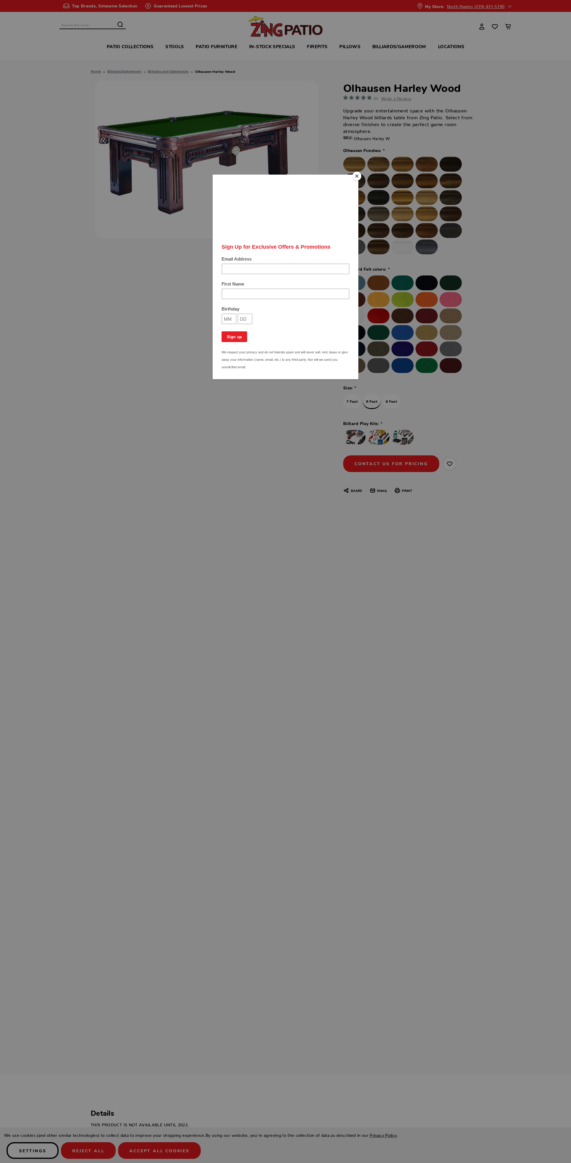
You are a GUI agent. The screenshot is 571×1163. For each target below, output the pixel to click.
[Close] (356, 176)
